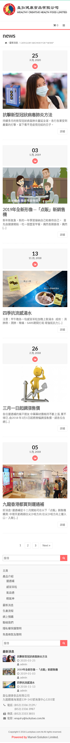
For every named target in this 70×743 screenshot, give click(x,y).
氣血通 (10, 592)
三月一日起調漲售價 (21, 408)
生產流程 (8, 610)
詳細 (62, 131)
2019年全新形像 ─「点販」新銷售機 (34, 212)
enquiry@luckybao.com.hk (29, 718)
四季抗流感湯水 (17, 312)
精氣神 (10, 598)
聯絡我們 (8, 622)
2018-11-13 (27, 686)
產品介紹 (8, 576)
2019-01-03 (27, 673)
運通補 (10, 580)
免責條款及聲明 (12, 634)
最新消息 (13, 42)
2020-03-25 (27, 660)
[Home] (6, 42)
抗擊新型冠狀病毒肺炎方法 (27, 114)
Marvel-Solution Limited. (43, 737)
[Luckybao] (35, 9)
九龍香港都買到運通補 (23, 504)
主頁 (5, 570)
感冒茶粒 (11, 586)
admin (23, 664)
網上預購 (8, 616)
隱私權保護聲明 (12, 628)
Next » (46, 545)
